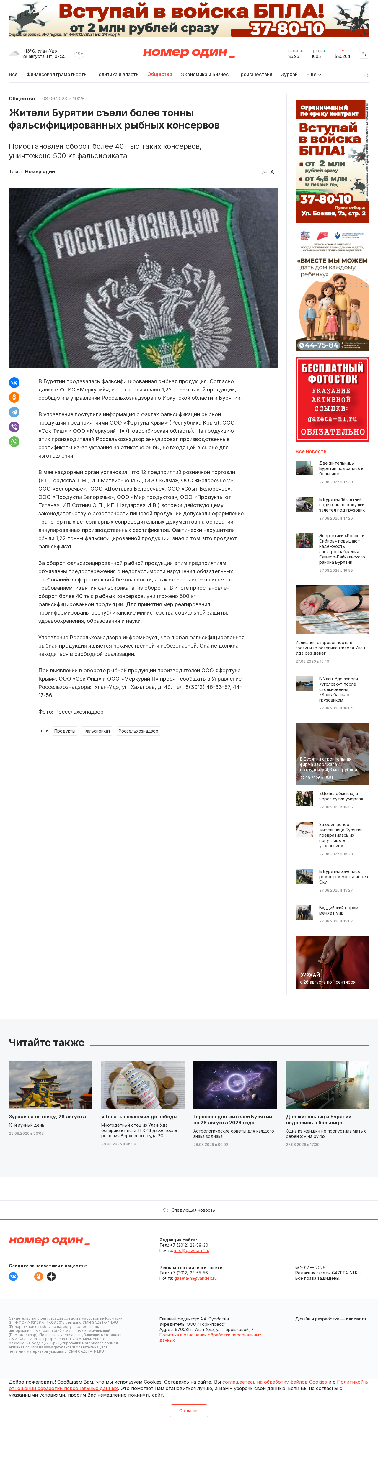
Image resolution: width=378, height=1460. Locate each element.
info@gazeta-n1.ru (191, 1250)
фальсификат (97, 730)
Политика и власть (117, 74)
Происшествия (254, 74)
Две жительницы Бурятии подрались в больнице (318, 1119)
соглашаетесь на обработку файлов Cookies (274, 1382)
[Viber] (14, 427)
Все (13, 74)
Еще (312, 74)
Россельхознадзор (138, 730)
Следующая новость (193, 1209)
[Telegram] (14, 412)
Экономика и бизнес (205, 74)
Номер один (189, 53)
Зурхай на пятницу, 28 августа (47, 1117)
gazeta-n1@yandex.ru (195, 1278)
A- (264, 172)
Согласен (189, 1410)
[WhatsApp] (14, 441)
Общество (159, 74)
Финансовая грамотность (57, 74)
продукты (64, 730)
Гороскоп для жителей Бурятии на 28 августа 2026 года (232, 1119)
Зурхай (289, 74)
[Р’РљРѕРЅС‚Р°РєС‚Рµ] (14, 382)
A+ (274, 172)
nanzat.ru (356, 1318)
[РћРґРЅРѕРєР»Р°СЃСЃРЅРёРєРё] (14, 397)
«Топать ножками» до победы (139, 1117)
